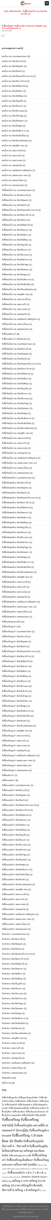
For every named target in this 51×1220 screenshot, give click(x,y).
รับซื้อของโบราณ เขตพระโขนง (15, 324)
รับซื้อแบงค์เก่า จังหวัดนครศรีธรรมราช (19, 805)
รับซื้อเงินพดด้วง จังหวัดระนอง (15, 537)
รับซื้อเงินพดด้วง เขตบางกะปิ (14, 582)
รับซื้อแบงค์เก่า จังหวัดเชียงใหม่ (15, 874)
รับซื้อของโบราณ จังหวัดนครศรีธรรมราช (19, 210)
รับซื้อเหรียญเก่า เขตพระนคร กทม (17, 760)
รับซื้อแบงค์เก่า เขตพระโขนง (14, 924)
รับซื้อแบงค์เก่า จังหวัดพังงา (14, 825)
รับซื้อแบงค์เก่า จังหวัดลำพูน (14, 855)
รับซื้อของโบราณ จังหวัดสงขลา (15, 269)
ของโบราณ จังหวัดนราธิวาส (14, 81)
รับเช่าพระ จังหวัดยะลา (12, 988)
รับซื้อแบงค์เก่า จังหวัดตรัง (13, 800)
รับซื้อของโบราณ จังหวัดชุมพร (15, 200)
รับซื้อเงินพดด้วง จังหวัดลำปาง (15, 542)
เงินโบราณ (6, 1083)
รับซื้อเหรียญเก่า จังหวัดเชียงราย (16, 711)
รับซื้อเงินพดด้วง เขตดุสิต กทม (15, 577)
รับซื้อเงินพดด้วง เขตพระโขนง (15, 612)
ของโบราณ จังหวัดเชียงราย (14, 131)
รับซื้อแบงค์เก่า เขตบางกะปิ (14, 894)
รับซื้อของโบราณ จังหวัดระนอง (15, 255)
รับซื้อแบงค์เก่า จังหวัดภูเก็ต (14, 835)
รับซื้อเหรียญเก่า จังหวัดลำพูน (15, 696)
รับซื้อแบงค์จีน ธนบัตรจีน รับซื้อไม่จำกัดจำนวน (19, 1169)
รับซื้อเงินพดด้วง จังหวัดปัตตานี (16, 507)
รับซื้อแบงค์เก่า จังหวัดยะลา (14, 840)
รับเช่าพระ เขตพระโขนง (12, 1068)
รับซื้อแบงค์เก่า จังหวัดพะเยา (14, 820)
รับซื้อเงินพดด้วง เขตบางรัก (14, 587)
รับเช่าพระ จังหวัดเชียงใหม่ (13, 1023)
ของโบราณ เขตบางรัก (11, 155)
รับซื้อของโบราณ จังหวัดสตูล (14, 274)
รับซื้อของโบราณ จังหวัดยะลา (15, 250)
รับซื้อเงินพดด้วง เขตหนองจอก (15, 617)
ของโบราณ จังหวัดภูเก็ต (12, 101)
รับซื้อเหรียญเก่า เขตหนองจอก (15, 770)
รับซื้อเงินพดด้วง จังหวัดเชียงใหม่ (16, 567)
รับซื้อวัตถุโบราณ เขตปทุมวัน (14, 453)
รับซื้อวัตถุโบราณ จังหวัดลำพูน (15, 403)
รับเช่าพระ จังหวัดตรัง (11, 949)
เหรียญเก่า (34, 1190)
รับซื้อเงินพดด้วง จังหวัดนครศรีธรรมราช (19, 498)
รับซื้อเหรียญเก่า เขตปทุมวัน (14, 750)
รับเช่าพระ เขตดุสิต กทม (13, 1038)
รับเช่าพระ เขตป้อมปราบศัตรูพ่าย (16, 1063)
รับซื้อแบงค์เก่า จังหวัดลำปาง (14, 850)
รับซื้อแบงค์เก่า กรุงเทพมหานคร (16, 785)
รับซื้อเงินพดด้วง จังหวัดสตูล (14, 557)
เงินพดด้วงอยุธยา (39, 1177)
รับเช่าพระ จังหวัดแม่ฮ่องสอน (15, 1033)
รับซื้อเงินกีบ (20, 1101)
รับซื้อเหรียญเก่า (9, 626)
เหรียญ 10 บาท (11, 1185)
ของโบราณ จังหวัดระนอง (13, 111)
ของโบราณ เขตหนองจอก (13, 185)
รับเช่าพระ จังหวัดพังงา (12, 974)
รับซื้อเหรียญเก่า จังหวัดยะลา (14, 681)
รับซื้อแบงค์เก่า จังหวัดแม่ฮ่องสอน (17, 884)
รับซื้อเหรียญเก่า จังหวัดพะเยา (15, 666)
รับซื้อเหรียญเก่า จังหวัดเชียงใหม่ (16, 716)
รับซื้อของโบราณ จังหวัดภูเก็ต (15, 245)
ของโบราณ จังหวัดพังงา (12, 91)
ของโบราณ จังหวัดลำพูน (12, 116)
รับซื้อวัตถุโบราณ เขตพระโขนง (15, 468)
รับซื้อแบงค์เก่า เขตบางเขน (14, 904)
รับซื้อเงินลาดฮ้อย (38, 1108)
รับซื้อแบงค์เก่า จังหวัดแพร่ (14, 879)
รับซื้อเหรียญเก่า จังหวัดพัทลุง (15, 676)
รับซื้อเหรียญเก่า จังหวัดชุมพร (15, 641)
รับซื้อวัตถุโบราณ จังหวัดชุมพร (15, 354)
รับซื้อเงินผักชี (11, 1105)
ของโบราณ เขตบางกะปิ (12, 150)
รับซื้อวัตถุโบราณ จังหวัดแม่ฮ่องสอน (18, 428)
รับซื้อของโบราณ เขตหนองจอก (15, 329)
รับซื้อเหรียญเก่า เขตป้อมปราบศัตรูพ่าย (19, 755)
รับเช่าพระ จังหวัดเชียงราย (13, 1018)
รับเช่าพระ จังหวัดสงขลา (12, 1008)
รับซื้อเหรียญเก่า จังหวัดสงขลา (15, 701)
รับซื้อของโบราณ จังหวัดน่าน (14, 220)
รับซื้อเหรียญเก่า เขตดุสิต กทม (15, 731)
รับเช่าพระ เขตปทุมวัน (11, 1058)
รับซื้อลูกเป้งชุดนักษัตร (28, 1097)
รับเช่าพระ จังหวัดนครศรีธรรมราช (17, 954)
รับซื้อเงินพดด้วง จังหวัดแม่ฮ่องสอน (17, 572)
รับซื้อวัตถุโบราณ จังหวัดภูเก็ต (15, 388)
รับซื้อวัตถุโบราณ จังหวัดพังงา (15, 378)
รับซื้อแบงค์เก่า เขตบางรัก (13, 899)
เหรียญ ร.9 (21, 1190)
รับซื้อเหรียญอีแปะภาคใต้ (20, 1155)
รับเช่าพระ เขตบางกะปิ (12, 1043)
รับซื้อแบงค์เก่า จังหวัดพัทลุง (14, 830)
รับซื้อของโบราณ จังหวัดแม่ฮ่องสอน (17, 289)
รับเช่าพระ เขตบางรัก (11, 1048)
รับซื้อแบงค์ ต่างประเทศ (38, 1169)
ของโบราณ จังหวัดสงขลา (13, 121)
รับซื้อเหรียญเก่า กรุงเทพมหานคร (16, 631)
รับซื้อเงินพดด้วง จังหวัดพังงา (15, 517)
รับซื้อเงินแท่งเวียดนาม (35, 1112)
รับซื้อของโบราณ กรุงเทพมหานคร (17, 190)
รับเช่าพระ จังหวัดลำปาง (12, 998)
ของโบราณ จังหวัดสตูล (12, 126)
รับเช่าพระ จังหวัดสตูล (11, 1013)
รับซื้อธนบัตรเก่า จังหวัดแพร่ (14, 339)
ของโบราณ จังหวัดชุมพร (12, 66)
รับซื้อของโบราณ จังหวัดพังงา (15, 235)
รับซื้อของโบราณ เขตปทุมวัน (14, 314)
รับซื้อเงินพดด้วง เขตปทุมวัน (14, 597)
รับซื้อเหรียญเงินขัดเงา (20, 1160)
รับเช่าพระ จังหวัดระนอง (12, 993)
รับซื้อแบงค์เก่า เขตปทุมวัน (13, 909)
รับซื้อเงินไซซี (40, 1115)
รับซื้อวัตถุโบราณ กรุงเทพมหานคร (17, 344)
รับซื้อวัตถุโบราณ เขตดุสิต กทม (16, 433)
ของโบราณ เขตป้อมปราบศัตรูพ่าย (17, 170)
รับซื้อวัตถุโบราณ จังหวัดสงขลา (15, 408)
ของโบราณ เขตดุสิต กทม (13, 145)
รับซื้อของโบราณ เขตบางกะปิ (14, 299)
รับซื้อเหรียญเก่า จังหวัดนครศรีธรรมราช (19, 651)
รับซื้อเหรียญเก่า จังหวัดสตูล (14, 706)
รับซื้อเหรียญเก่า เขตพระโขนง (15, 765)
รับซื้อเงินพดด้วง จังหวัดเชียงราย (16, 562)
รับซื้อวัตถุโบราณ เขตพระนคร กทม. (17, 463)
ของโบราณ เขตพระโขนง (13, 180)
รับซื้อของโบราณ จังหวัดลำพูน (15, 264)
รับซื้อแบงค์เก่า (8, 780)
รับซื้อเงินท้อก (32, 1101)
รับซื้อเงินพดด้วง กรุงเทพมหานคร (17, 478)
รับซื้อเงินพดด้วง (24, 1105)
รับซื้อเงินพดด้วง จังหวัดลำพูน (15, 547)
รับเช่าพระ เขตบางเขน (11, 1053)
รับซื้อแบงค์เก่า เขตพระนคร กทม (16, 919)
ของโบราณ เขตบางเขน (12, 160)
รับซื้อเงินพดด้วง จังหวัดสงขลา (15, 552)
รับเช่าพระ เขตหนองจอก (12, 1073)
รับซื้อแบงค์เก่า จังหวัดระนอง (14, 845)
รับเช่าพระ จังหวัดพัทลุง (12, 979)
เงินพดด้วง (7, 1078)
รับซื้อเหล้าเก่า (8, 775)
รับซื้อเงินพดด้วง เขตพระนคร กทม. (17, 607)
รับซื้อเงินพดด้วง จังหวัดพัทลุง (15, 522)
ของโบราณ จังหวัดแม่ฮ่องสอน (15, 140)
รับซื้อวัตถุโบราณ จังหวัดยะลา (15, 393)
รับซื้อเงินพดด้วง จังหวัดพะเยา (15, 512)
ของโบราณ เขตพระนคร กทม (15, 175)
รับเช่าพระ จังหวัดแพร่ (11, 1028)
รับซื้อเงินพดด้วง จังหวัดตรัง (14, 493)
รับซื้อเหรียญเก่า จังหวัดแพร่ (14, 721)
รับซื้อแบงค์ (40, 1165)
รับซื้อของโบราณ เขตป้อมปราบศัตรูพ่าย (19, 319)
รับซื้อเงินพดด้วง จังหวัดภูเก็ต (15, 527)
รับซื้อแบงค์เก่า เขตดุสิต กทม (15, 889)
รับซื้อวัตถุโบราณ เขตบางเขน (14, 448)
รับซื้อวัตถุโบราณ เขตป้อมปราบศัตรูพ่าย (19, 458)
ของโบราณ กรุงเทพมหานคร (14, 56)
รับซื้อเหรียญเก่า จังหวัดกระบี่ (14, 636)
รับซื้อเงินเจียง (18, 1112)
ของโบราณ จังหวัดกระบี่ (12, 61)
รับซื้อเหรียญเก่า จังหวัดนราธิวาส (16, 656)
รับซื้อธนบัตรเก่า (9, 334)
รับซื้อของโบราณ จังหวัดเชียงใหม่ (16, 284)
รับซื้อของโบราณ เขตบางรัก (14, 304)
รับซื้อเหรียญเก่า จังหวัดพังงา (14, 671)
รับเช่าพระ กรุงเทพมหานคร (14, 934)
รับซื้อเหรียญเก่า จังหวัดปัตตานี (15, 661)
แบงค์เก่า (43, 1191)
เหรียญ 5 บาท (37, 1181)
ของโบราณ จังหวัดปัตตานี (13, 86)
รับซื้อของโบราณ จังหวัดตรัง (14, 205)
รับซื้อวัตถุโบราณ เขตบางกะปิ (15, 438)
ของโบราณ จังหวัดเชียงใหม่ (14, 136)
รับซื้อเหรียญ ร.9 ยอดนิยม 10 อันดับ (22, 1138)
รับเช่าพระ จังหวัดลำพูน (12, 1003)
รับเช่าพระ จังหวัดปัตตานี (13, 964)
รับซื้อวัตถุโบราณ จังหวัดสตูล (14, 413)
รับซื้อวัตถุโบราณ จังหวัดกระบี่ (15, 349)
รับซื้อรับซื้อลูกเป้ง (10, 1097)
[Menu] (47, 3)
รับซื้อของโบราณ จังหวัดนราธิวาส (16, 215)
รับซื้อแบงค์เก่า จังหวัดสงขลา (14, 860)
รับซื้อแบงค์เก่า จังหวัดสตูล (14, 864)
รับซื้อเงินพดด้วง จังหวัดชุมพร (15, 488)
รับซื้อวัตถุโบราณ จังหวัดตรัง (14, 359)
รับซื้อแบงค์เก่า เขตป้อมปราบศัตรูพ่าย (18, 914)
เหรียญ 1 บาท (20, 1181)
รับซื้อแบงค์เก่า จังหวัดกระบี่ (14, 790)
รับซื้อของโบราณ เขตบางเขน (14, 309)
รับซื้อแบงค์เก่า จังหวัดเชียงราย (15, 869)
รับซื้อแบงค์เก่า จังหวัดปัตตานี (15, 815)
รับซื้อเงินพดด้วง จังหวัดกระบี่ (15, 483)
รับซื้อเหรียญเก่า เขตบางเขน (14, 745)
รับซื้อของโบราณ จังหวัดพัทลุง (15, 240)
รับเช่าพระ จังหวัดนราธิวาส (14, 959)
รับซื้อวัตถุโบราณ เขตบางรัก (14, 443)
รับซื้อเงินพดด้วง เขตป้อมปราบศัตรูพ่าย (19, 602)
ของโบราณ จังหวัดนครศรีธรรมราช (17, 76)
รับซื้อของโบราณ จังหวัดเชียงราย (16, 279)
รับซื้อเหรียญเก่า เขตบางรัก (14, 741)
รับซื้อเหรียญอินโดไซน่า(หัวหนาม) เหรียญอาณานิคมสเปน (25, 1151)
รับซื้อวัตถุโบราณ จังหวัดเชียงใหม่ (16, 423)
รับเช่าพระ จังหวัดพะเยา (12, 969)
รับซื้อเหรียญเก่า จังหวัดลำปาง (15, 691)
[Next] (45, 22)
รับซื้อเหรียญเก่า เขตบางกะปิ (14, 736)
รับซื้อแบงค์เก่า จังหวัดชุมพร (14, 795)
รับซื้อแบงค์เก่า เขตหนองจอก (14, 929)
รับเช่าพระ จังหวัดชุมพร (12, 944)
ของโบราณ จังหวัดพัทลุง (12, 96)
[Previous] (6, 22)
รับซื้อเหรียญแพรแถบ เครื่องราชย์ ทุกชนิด (25, 1162)
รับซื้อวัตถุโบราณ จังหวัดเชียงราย (16, 418)
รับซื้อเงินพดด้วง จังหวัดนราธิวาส (16, 502)
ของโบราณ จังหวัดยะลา (12, 106)
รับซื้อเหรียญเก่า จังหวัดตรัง (14, 646)
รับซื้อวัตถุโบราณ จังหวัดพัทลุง (15, 383)
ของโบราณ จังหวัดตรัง (12, 71)
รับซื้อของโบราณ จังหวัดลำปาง (15, 259)
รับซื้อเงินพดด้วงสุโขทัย (19, 1108)
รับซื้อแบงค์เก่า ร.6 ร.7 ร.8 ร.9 (25, 1173)
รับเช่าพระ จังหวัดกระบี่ (12, 939)
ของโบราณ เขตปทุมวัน (12, 165)
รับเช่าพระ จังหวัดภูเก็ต (12, 984)
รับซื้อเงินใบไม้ (27, 1115)
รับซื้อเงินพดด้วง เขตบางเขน (14, 592)
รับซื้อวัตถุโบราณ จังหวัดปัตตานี (16, 374)
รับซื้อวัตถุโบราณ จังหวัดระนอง (15, 398)
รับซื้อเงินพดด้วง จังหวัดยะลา (15, 532)
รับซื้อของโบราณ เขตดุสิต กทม (15, 294)
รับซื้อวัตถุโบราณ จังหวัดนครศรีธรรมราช (20, 364)
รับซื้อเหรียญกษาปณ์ (11, 621)
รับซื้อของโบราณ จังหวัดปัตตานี (16, 225)
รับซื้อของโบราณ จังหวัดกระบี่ (15, 195)
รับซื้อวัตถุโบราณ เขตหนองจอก (15, 473)
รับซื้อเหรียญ (11, 1120)
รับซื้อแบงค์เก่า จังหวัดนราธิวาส (16, 810)
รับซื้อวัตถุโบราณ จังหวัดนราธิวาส (17, 369)
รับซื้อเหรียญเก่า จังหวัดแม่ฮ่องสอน (17, 726)
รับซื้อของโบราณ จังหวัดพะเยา (15, 230)
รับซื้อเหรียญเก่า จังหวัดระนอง (15, 686)
